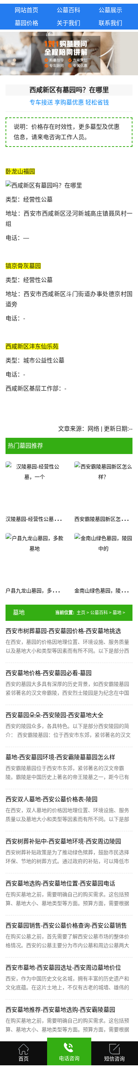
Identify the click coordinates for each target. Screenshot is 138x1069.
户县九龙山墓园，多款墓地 (36, 591)
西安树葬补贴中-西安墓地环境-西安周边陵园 (63, 841)
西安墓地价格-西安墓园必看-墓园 (49, 673)
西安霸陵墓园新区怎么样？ (105, 519)
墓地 (117, 612)
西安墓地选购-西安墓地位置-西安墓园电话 (60, 883)
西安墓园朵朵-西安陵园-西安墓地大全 (54, 715)
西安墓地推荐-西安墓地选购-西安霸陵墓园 (60, 1010)
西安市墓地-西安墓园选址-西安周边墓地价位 (63, 968)
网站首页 (26, 10)
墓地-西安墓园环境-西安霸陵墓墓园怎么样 (60, 757)
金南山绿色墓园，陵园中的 (105, 591)
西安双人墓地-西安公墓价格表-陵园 (52, 799)
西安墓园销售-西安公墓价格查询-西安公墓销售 (66, 925)
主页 (81, 612)
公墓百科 (99, 612)
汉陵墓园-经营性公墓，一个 (37, 519)
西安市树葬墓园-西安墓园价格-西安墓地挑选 (63, 631)
